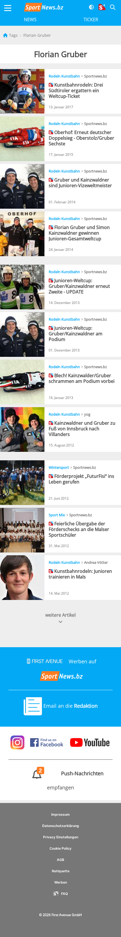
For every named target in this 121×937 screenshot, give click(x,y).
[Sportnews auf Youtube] (90, 742)
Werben (60, 882)
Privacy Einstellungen (60, 837)
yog (87, 414)
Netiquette (61, 871)
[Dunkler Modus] (89, 8)
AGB (60, 860)
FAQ (64, 893)
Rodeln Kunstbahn (64, 76)
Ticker (91, 19)
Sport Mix (57, 514)
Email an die (70, 705)
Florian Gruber (37, 35)
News (30, 19)
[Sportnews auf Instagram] (18, 742)
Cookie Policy (60, 848)
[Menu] (7, 8)
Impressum (60, 814)
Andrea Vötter (96, 562)
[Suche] (110, 8)
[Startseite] (6, 35)
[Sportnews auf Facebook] (47, 742)
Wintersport (59, 467)
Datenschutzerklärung (60, 826)
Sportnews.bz (95, 76)
